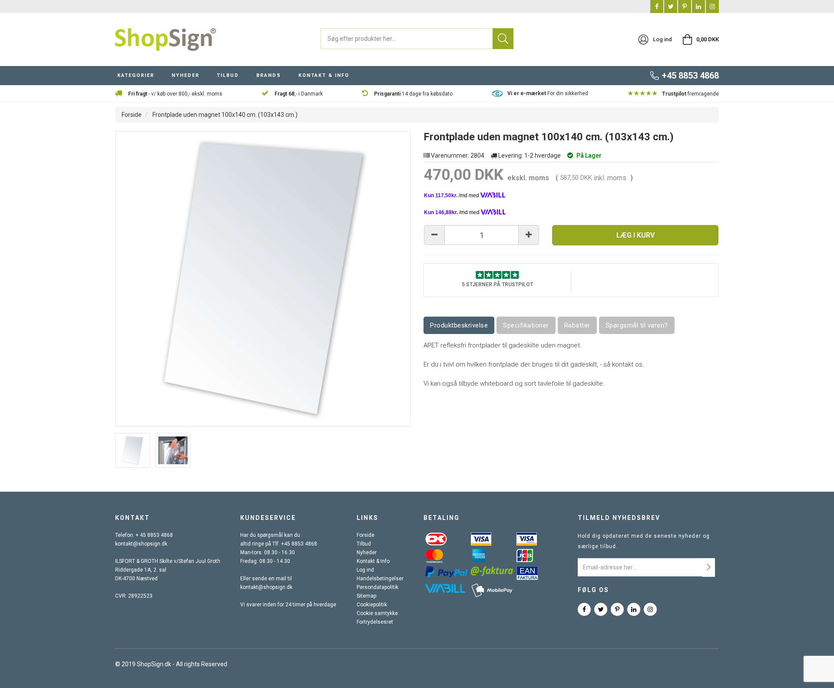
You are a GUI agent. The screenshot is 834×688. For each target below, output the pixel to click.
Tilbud (364, 544)
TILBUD (228, 75)
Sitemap (366, 596)
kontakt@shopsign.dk (141, 544)
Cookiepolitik (372, 605)
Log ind (365, 570)
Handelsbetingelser (380, 579)
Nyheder (367, 552)
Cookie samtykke (377, 613)
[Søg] (503, 38)
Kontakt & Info (373, 561)
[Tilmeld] (708, 567)
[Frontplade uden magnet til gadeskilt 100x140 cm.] (132, 450)
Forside (132, 114)
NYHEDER (185, 75)
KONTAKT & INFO (323, 75)
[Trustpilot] (497, 274)
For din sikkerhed (547, 93)
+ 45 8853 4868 (154, 535)
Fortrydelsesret (375, 622)
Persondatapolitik (377, 587)
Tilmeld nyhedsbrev (619, 517)
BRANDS (268, 75)
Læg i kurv (635, 235)
